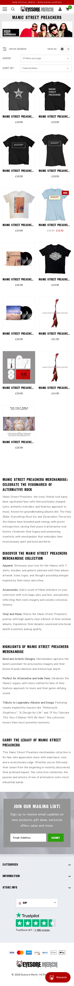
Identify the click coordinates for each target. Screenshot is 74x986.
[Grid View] (62, 49)
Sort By (8, 68)
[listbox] (46, 68)
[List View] (68, 49)
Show (7, 58)
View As (52, 49)
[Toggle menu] (5, 9)
